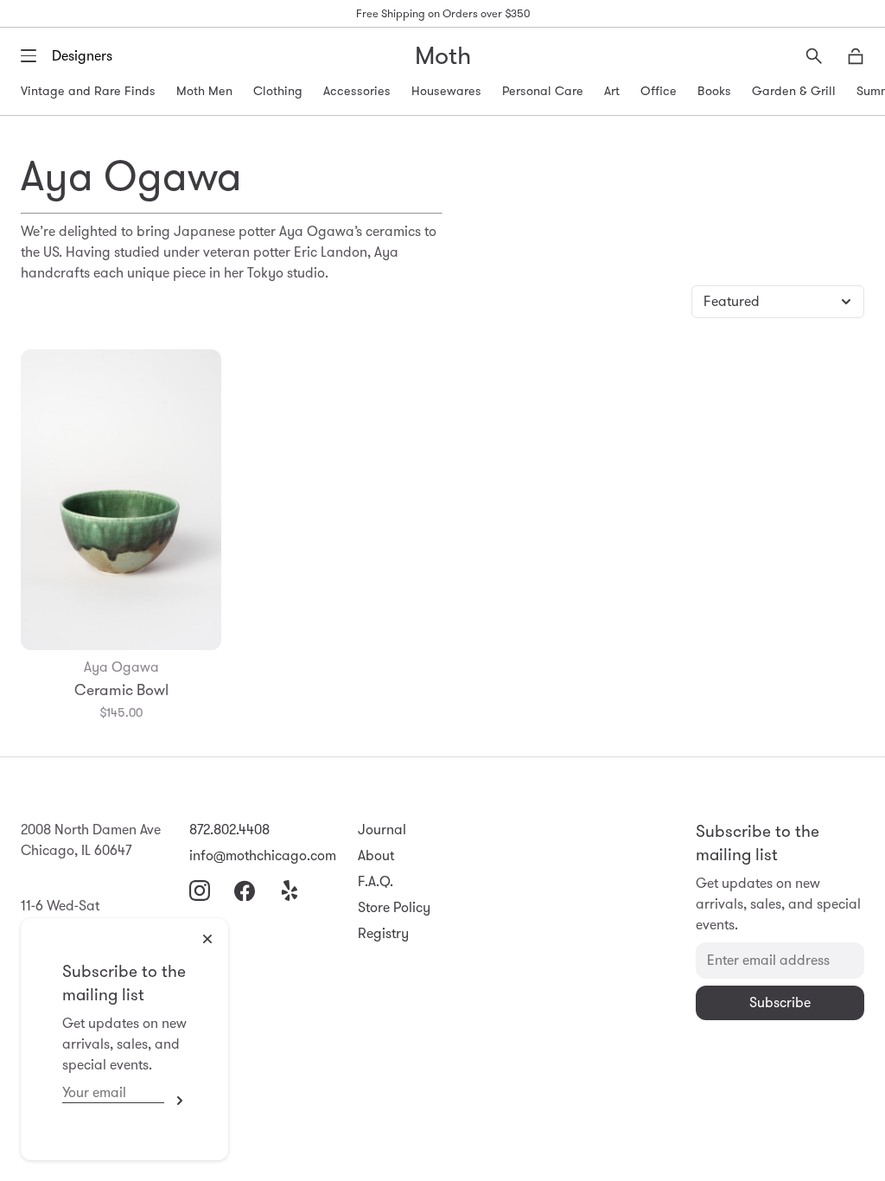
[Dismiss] (207, 938)
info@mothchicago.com (262, 855)
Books (714, 90)
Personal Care (542, 90)
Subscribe (175, 1100)
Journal (382, 829)
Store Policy (394, 907)
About (376, 855)
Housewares (446, 90)
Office (658, 90)
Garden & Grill (794, 90)
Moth (443, 55)
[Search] (814, 56)
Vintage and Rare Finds (88, 90)
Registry (383, 933)
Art (612, 90)
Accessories (357, 90)
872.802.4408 (229, 829)
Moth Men (204, 90)
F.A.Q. (375, 881)
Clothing (277, 90)
